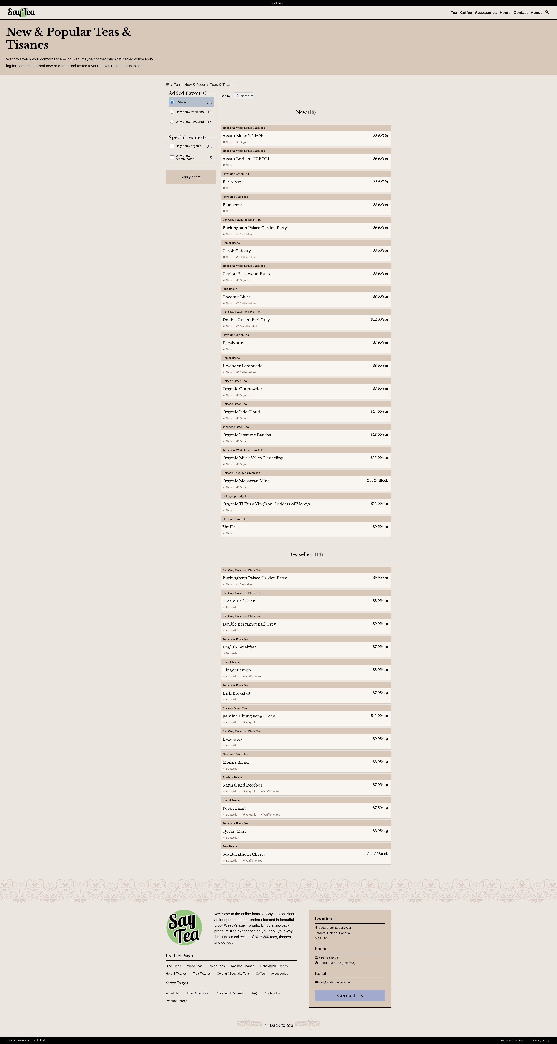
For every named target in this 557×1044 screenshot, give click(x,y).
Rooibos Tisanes (242, 966)
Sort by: (237, 96)
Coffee (466, 12)
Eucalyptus (233, 343)
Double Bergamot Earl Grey (249, 624)
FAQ (254, 993)
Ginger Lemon (237, 670)
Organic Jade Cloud (241, 412)
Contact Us (272, 993)
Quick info (277, 3)
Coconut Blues (237, 297)
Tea (454, 12)
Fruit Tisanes (202, 973)
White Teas (195, 966)
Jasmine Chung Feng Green (249, 716)
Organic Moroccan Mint (246, 481)
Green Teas (217, 966)
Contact (521, 12)
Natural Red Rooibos (242, 785)
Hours (505, 12)
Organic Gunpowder (242, 389)
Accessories (486, 12)
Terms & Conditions (513, 1040)
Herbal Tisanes (176, 973)
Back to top (280, 1025)
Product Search (176, 1001)
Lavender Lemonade (242, 366)
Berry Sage (233, 181)
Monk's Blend (236, 762)
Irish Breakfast (237, 693)
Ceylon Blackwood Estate (247, 274)
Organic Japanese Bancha (247, 435)
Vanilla (229, 527)
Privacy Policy (540, 1040)
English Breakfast (239, 647)
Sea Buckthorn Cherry (244, 854)
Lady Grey (233, 739)
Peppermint (234, 808)
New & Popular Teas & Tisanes (209, 84)
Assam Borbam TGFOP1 (246, 159)
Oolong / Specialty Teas (233, 973)
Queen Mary (235, 831)
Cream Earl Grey (239, 601)
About (536, 12)
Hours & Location (197, 993)
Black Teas (173, 966)
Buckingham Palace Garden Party (255, 228)
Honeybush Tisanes (274, 966)
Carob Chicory (237, 250)
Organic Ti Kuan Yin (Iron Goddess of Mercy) (266, 504)
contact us (350, 995)
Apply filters (191, 177)
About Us (172, 993)
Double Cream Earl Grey (246, 320)
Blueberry (232, 205)
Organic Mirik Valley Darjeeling (253, 458)
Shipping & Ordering (230, 993)
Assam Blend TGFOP (243, 135)
